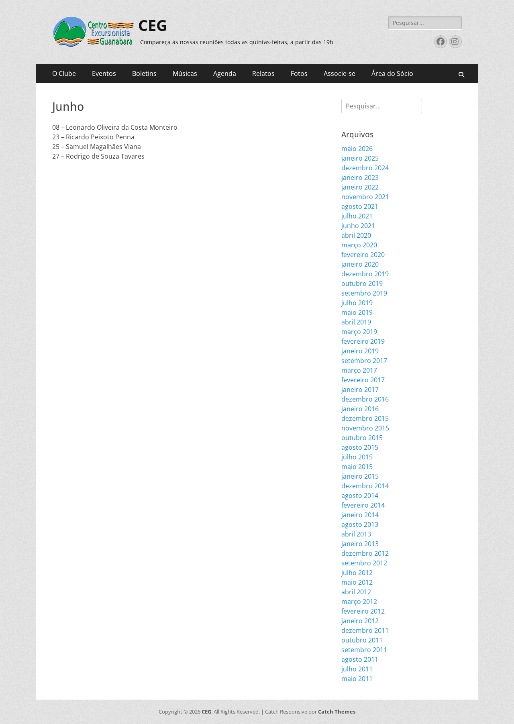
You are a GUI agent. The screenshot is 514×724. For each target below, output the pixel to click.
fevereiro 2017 (363, 379)
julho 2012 (357, 572)
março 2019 (359, 331)
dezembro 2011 (365, 630)
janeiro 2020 (360, 264)
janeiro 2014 (360, 514)
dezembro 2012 (365, 553)
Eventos (104, 73)
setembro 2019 (364, 293)
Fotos (299, 73)
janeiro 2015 (360, 476)
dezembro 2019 (365, 273)
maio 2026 (357, 148)
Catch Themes (336, 711)
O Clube (64, 73)
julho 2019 (357, 302)
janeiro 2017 (360, 389)
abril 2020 (356, 235)
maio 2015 (357, 466)
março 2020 (359, 245)
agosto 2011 (359, 659)
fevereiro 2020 (363, 254)
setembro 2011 (364, 649)
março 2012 (359, 601)
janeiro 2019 (360, 351)
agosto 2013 (359, 524)
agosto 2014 (359, 495)
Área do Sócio (392, 73)
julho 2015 (357, 457)
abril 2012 (356, 591)
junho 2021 (358, 225)
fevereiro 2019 (363, 341)
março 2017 (359, 370)
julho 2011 (357, 669)
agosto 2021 (359, 206)
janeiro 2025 (360, 158)
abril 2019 (356, 322)
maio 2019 (357, 312)
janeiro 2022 (360, 187)
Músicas (185, 73)
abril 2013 (356, 534)
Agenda (224, 73)
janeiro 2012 (360, 620)
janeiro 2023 (360, 177)
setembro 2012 (364, 563)
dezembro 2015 (365, 418)
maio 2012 (357, 582)
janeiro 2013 (360, 543)
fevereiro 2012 (363, 611)
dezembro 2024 (365, 167)
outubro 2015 (362, 437)
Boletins (144, 73)
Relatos (263, 73)
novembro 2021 (365, 196)
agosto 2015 (359, 447)
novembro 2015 (365, 428)
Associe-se (339, 73)
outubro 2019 (362, 283)
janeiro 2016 (360, 408)
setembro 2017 (364, 360)
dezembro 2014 (365, 485)
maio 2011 (357, 678)
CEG (152, 26)
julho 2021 (357, 216)
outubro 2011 (362, 640)
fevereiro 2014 (363, 505)
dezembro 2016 (365, 399)
